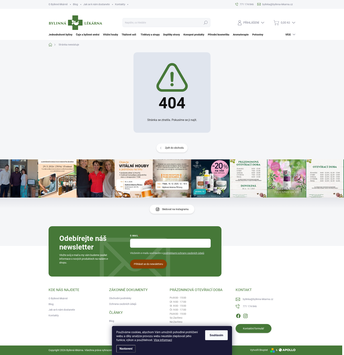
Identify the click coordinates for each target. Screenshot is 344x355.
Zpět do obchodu (174, 147)
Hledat (205, 22)
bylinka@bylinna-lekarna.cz (258, 299)
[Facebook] (238, 315)
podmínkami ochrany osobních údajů (183, 253)
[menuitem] (61, 34)
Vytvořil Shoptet (259, 350)
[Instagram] (245, 315)
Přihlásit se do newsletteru (148, 264)
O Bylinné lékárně (58, 4)
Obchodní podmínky (120, 298)
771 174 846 (250, 306)
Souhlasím (216, 335)
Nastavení (126, 348)
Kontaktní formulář (253, 328)
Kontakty (120, 4)
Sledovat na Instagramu (175, 209)
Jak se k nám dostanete (96, 4)
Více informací (163, 340)
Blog (75, 4)
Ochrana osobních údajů (122, 304)
